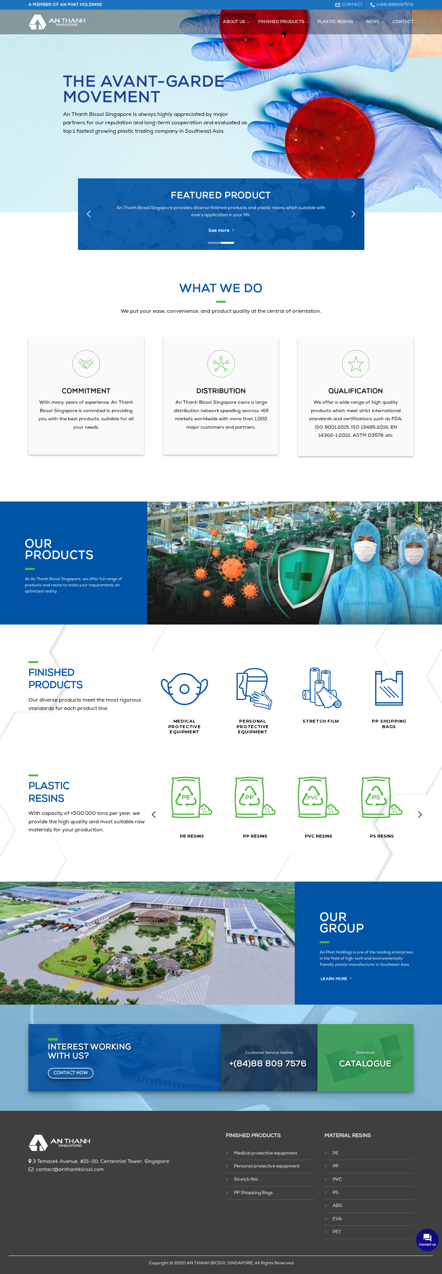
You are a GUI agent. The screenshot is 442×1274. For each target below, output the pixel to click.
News (373, 22)
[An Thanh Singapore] (56, 22)
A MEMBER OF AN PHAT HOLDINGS (65, 5)
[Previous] (89, 214)
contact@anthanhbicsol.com (70, 1169)
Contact (403, 22)
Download (365, 1053)
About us (234, 22)
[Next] (353, 214)
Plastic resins (335, 22)
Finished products (281, 22)
